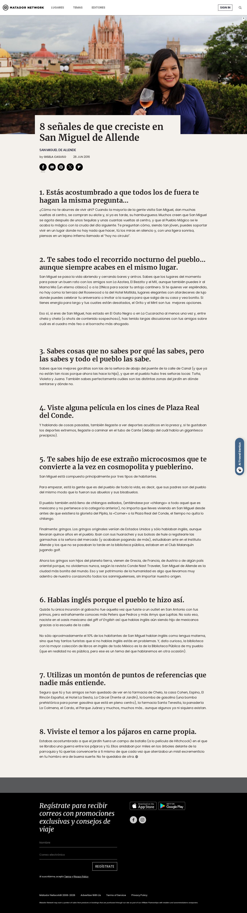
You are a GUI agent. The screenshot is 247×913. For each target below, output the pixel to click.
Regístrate (157, 472)
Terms (127, 480)
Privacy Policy (140, 480)
